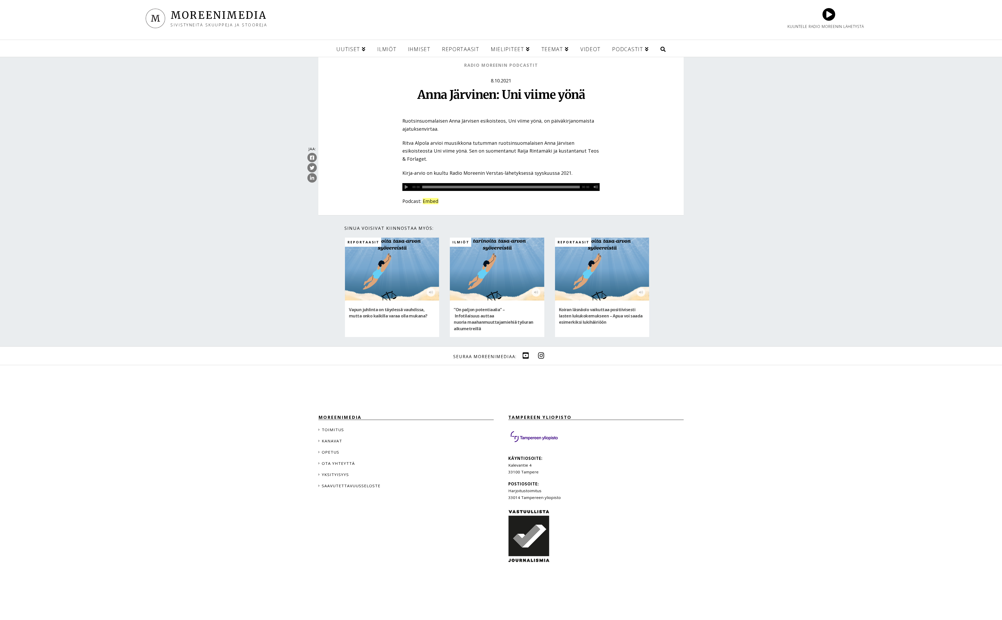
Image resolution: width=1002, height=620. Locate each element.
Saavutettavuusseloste (351, 485)
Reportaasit (363, 242)
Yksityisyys (335, 474)
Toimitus (333, 429)
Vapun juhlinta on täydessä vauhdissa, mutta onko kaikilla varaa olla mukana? (388, 313)
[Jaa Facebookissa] (312, 157)
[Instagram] (541, 355)
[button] (663, 48)
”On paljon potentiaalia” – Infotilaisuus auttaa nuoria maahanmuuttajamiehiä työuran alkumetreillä (493, 319)
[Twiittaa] (312, 167)
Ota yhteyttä (338, 463)
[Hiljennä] (596, 187)
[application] (501, 187)
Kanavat (332, 440)
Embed (430, 201)
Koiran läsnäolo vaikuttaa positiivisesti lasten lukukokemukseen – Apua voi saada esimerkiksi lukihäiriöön (601, 316)
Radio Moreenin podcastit (501, 65)
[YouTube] (526, 355)
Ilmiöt (460, 242)
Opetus (330, 452)
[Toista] (406, 187)
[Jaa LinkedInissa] (312, 178)
